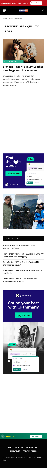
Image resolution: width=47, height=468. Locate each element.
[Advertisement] (23, 124)
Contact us (31, 447)
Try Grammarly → (36, 436)
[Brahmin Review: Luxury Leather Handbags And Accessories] (23, 51)
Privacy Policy (30, 451)
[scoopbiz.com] (23, 10)
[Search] (43, 11)
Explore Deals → (36, 3)
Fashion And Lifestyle (13, 61)
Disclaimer (15, 451)
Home (5, 18)
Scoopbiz (13, 458)
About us (19, 447)
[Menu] (4, 11)
